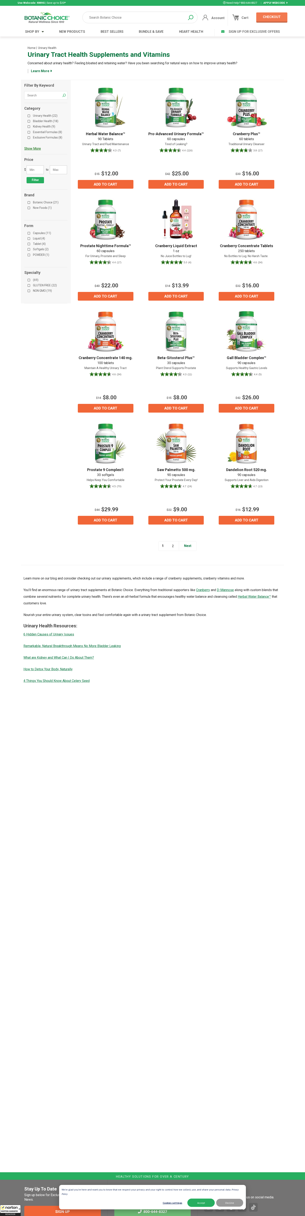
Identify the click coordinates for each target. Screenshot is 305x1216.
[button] (10, 1210)
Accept (201, 1202)
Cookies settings (172, 1202)
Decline (229, 1202)
